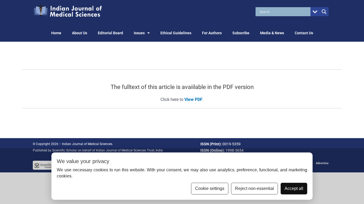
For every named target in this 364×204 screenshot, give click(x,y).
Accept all (294, 188)
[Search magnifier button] (324, 11)
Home (56, 33)
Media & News (272, 33)
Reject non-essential (254, 188)
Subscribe (240, 33)
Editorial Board (110, 33)
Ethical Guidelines (175, 33)
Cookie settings (209, 188)
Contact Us (304, 33)
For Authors (212, 33)
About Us (79, 33)
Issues (139, 33)
